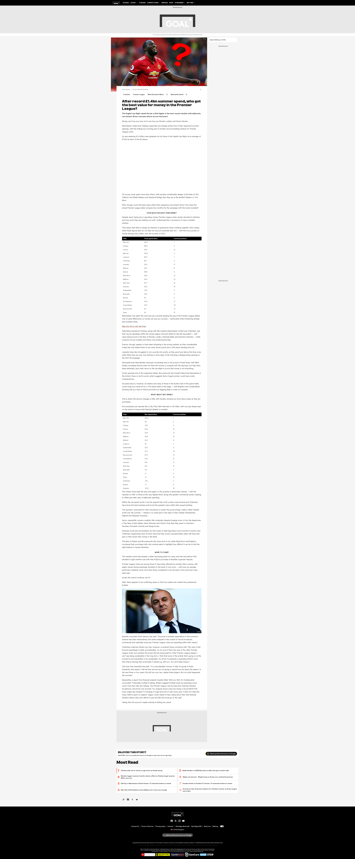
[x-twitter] (175, 821)
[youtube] (183, 821)
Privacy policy (160, 826)
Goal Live (207, 826)
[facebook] (171, 821)
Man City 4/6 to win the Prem (134, 326)
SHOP (171, 3)
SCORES (126, 3)
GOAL (141, 849)
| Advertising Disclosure (186, 34)
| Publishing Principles (197, 34)
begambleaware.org (199, 851)
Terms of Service (147, 826)
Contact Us (135, 826)
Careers (170, 826)
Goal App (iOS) (196, 826)
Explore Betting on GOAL (218, 40)
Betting (215, 826)
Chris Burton (126, 89)
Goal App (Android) (182, 826)
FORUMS (142, 3)
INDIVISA (165, 3)
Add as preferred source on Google (223, 754)
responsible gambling (154, 849)
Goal (143, 842)
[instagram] (179, 821)
